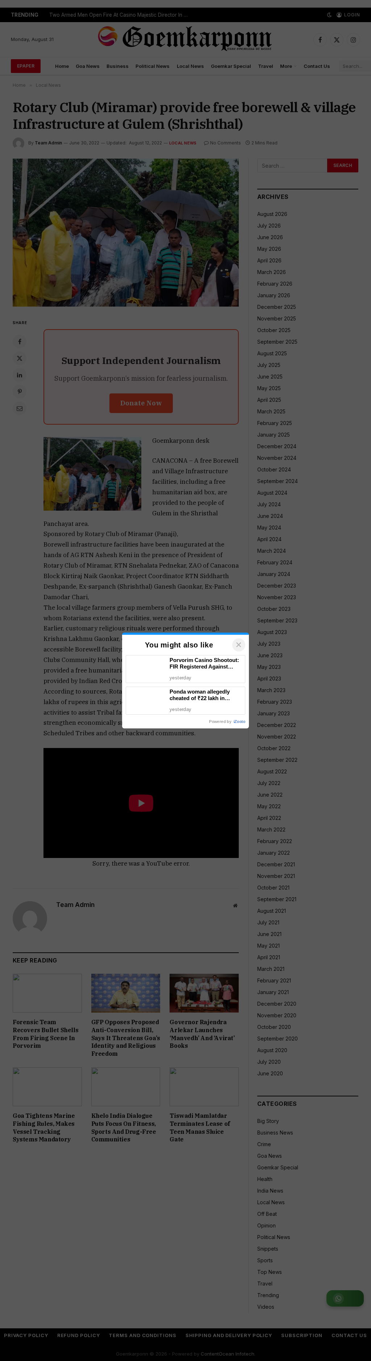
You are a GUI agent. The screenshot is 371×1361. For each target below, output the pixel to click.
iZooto (239, 721)
